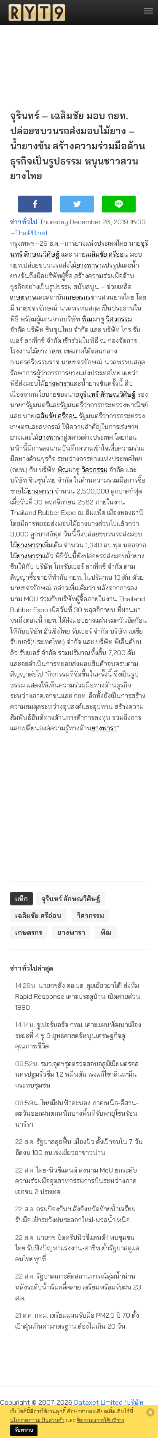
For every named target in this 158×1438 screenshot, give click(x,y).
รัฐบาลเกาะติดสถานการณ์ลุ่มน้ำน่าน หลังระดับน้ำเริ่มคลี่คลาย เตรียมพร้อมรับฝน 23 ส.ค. (78, 1287)
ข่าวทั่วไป (23, 222)
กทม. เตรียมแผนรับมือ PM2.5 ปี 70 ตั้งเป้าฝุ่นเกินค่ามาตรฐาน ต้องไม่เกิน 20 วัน (77, 1320)
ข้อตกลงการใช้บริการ (100, 1420)
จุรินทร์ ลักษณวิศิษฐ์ (107, 394)
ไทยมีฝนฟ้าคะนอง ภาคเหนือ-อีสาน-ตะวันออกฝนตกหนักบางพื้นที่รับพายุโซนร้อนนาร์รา (77, 1113)
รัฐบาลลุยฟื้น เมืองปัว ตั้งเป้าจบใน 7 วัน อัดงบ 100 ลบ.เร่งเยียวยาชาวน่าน (79, 1147)
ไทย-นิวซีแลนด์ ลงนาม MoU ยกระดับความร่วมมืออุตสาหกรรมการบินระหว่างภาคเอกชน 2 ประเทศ (76, 1181)
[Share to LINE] (119, 204)
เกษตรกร (22, 297)
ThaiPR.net (31, 232)
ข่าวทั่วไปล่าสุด (31, 968)
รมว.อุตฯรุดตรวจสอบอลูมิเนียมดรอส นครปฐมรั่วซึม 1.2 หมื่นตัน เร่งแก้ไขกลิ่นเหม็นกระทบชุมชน (77, 1074)
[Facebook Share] (35, 204)
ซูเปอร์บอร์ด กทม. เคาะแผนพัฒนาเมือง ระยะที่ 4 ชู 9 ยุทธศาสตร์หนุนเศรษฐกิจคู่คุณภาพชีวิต (78, 1035)
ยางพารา (89, 265)
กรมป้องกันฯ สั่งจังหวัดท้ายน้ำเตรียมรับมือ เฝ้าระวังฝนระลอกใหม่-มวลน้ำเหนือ (75, 1214)
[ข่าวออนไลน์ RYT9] (34, 12)
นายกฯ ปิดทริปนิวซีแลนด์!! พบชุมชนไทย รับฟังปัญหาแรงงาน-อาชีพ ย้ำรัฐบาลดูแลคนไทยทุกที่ (77, 1248)
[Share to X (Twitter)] (77, 204)
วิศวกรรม (119, 319)
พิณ (87, 319)
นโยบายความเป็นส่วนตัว (37, 1420)
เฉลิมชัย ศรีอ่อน (107, 254)
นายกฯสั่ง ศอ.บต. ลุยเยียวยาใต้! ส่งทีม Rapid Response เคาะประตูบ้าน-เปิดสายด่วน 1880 (77, 996)
